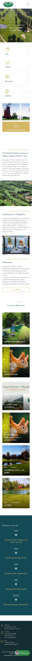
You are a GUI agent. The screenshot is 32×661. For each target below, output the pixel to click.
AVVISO (7, 505)
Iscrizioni (15, 467)
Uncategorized (16, 502)
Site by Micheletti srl (9, 655)
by (6, 339)
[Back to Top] (28, 658)
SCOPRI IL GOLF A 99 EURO (14, 471)
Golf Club (15, 339)
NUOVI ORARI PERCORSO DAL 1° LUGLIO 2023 (12, 437)
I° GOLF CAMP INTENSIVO (11, 406)
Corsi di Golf (15, 402)
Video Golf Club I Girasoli (16, 130)
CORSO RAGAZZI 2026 (14, 341)
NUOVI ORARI (11, 374)
